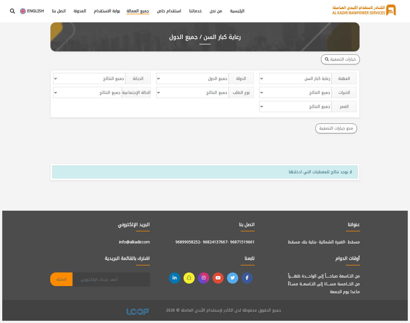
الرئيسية (237, 11)
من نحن (216, 11)
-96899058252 (188, 242)
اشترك (61, 279)
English (35, 11)
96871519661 (242, 242)
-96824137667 (216, 242)
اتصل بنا (59, 11)
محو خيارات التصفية (336, 128)
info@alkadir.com (134, 242)
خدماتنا (195, 11)
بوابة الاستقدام (107, 11)
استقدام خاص (169, 11)
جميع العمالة (138, 11)
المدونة (80, 11)
